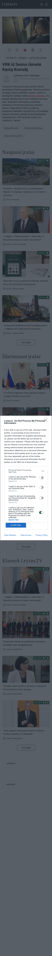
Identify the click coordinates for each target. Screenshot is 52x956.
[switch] (41, 477)
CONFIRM (16, 525)
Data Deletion (10, 535)
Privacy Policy (42, 535)
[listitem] (26, 471)
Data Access (26, 535)
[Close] (46, 421)
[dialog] (26, 478)
